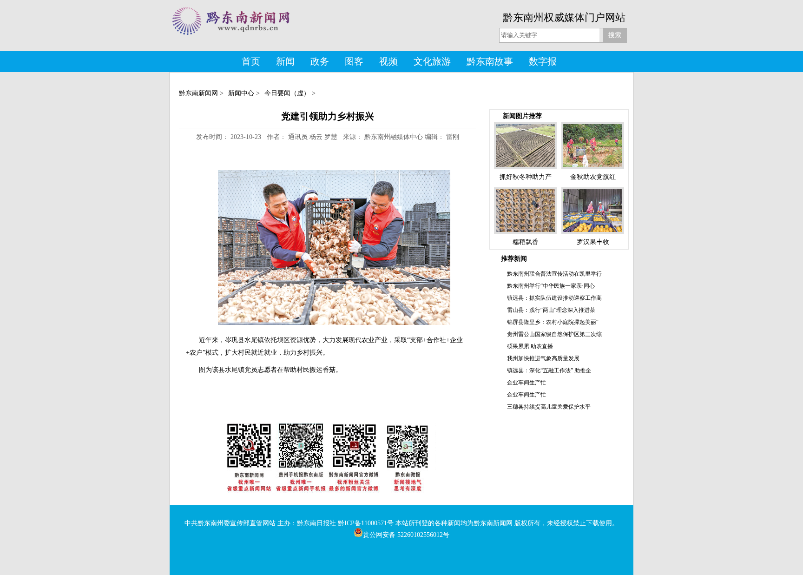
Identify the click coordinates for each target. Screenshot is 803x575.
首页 (251, 61)
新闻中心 (241, 93)
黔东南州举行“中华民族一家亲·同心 (551, 286)
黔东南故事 (490, 61)
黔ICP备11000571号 (366, 523)
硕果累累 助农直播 (530, 346)
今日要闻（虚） (287, 93)
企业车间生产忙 (526, 382)
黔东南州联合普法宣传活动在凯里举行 (554, 274)
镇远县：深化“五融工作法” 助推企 (549, 370)
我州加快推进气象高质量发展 (543, 358)
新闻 (285, 61)
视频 (388, 61)
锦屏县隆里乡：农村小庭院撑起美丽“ (553, 322)
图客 (354, 61)
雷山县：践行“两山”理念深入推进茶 (551, 310)
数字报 (543, 61)
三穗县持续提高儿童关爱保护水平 (549, 406)
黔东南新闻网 (198, 93)
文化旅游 (432, 61)
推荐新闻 (514, 258)
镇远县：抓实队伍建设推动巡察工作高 (554, 298)
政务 (319, 61)
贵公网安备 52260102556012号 (406, 534)
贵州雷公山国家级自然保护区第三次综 (554, 334)
